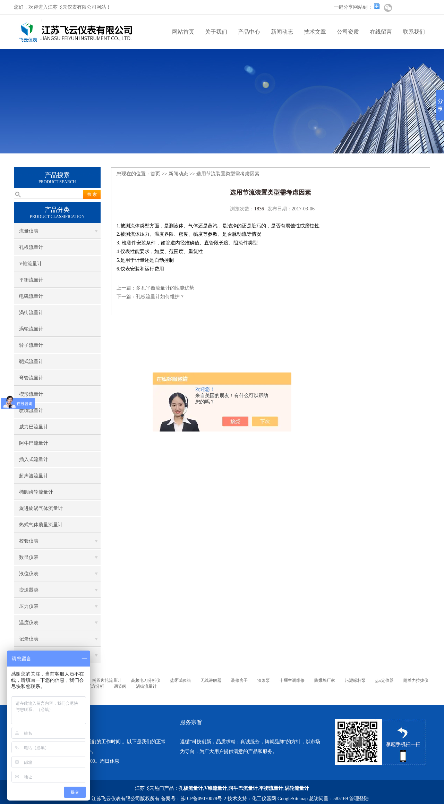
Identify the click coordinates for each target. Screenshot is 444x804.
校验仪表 (29, 541)
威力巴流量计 (33, 426)
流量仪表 (29, 231)
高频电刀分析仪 (145, 680)
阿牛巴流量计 (33, 443)
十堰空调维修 (292, 680)
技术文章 (315, 32)
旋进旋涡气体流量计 (41, 508)
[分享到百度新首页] (411, 7)
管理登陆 (359, 798)
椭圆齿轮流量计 (36, 492)
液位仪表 (29, 573)
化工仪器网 (264, 798)
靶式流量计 (31, 361)
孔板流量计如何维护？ (160, 296)
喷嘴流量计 (31, 410)
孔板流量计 (31, 247)
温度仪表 (29, 622)
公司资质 (348, 32)
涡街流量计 (31, 312)
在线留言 (381, 32)
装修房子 (239, 680)
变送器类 (29, 590)
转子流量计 (31, 345)
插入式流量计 (33, 459)
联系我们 (414, 32)
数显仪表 (29, 557)
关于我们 (216, 32)
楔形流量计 (31, 394)
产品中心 (249, 32)
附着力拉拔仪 (415, 680)
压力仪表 (29, 606)
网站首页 (183, 32)
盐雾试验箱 (180, 680)
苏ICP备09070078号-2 (203, 798)
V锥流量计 (30, 263)
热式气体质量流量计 (41, 524)
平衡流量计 (31, 280)
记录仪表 (29, 639)
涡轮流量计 (31, 329)
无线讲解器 (210, 680)
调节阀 (120, 686)
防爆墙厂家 (324, 680)
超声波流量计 (33, 475)
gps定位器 (384, 680)
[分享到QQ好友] (423, 7)
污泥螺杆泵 (355, 680)
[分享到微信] (388, 7)
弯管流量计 (31, 377)
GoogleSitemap (293, 798)
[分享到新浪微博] (399, 7)
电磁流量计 (31, 296)
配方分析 (95, 686)
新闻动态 (282, 32)
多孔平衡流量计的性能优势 (165, 288)
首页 (155, 173)
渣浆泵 (263, 680)
